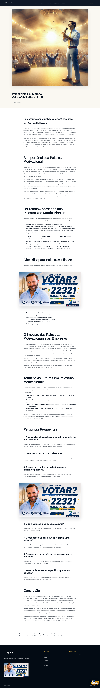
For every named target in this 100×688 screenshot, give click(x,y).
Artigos (63, 3)
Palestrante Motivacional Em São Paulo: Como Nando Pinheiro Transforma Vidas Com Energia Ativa (44, 635)
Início (36, 3)
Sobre (42, 3)
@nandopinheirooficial (76, 655)
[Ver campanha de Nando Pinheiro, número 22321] (95, 683)
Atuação (49, 3)
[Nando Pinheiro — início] (8, 3)
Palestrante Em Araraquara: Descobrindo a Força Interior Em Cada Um (37, 634)
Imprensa (56, 3)
